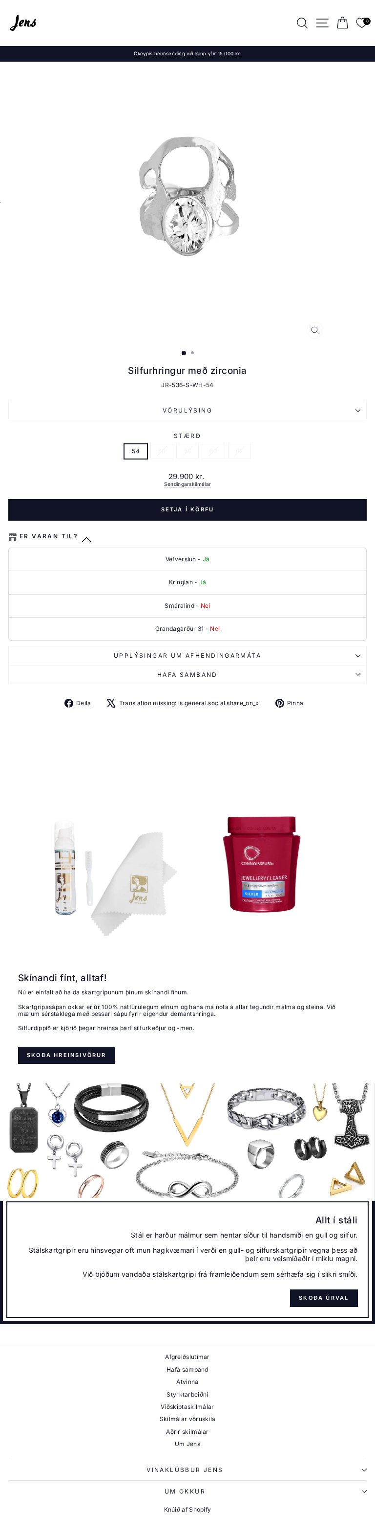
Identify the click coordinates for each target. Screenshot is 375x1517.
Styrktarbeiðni (187, 1394)
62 (239, 451)
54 (136, 451)
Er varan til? (49, 536)
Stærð (187, 436)
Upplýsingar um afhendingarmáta (187, 655)
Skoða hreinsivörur (66, 1055)
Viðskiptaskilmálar (187, 1406)
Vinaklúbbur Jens (184, 1469)
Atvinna (187, 1381)
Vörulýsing (187, 410)
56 (162, 451)
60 (213, 451)
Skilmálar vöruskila (188, 1419)
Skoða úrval (324, 1297)
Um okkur (185, 1491)
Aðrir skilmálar (187, 1431)
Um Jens (187, 1444)
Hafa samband (187, 674)
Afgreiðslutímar (187, 1356)
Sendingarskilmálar (187, 484)
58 (187, 451)
